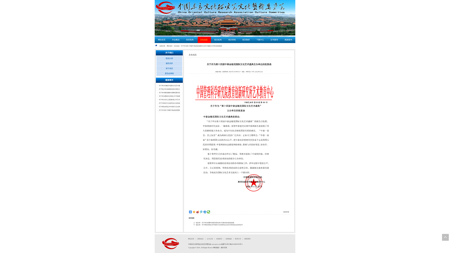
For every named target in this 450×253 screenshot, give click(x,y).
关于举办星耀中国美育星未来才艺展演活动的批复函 (218, 223)
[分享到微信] (208, 212)
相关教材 (246, 40)
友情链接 (229, 239)
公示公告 (210, 239)
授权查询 (247, 239)
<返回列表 (286, 212)
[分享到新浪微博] (197, 212)
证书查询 (274, 40)
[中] (259, 72)
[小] (261, 72)
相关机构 (218, 40)
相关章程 (232, 40)
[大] (256, 72)
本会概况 (176, 40)
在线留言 (219, 239)
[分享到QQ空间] (194, 212)
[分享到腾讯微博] (201, 212)
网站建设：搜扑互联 (220, 247)
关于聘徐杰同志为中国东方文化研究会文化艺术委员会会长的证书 (222, 225)
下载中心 (260, 40)
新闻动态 (200, 239)
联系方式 (238, 239)
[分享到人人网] (205, 212)
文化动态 (204, 40)
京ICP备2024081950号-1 (234, 244)
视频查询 (288, 40)
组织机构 (190, 40)
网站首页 (161, 40)
